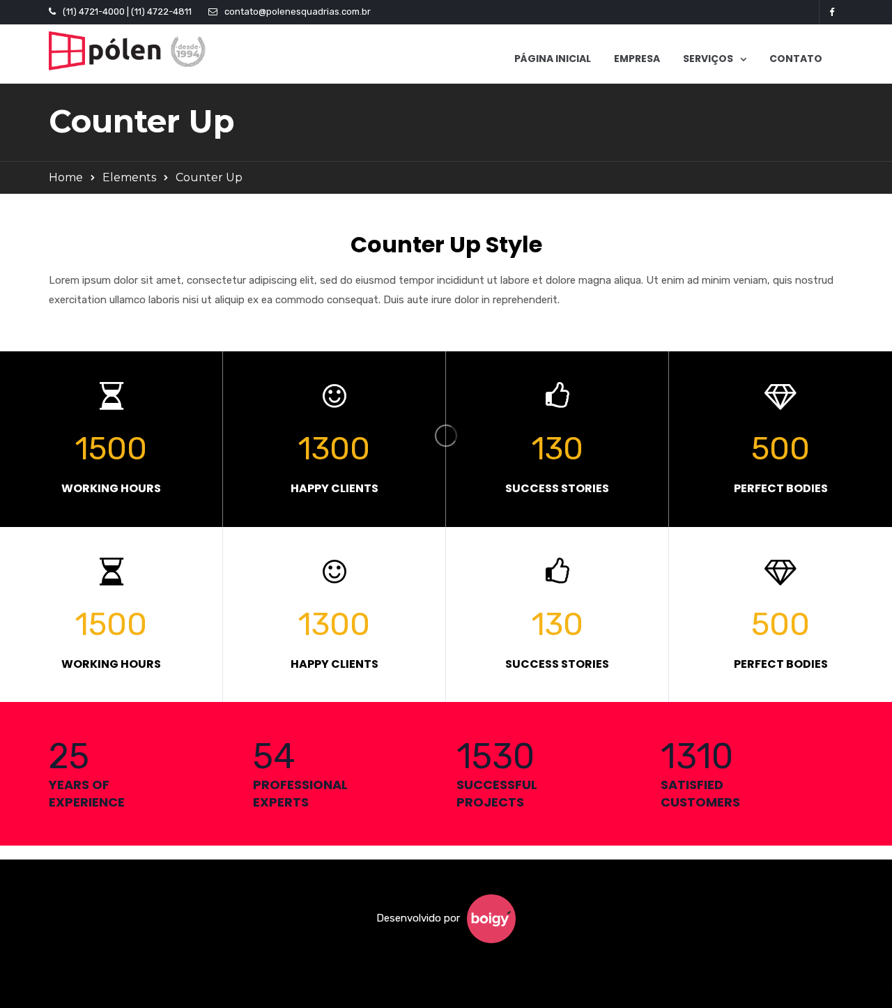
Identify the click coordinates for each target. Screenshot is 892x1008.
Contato (795, 59)
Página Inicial (552, 59)
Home (66, 177)
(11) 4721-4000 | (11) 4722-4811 (127, 11)
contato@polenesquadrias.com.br (297, 11)
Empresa (637, 59)
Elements (129, 177)
